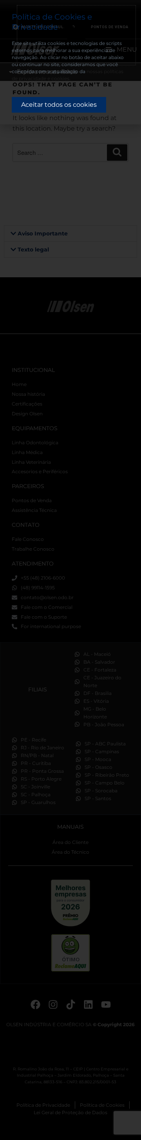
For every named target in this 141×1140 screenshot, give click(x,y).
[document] (70, 570)
